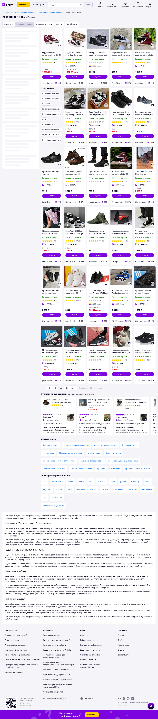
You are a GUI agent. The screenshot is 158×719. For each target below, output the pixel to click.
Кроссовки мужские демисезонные (123, 461)
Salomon (102, 481)
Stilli (91, 481)
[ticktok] (132, 698)
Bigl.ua (121, 635)
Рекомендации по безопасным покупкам (22, 660)
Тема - (53, 698)
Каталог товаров (9, 12)
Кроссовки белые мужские (108, 469)
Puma (148, 481)
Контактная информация (91, 645)
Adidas (71, 481)
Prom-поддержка (12, 640)
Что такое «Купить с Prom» (16, 650)
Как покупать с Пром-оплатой (17, 655)
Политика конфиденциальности (56, 674)
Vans (70, 489)
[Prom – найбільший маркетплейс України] (7, 4)
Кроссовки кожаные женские (137, 469)
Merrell (93, 489)
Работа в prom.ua (87, 640)
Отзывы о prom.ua (88, 660)
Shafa (120, 640)
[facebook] (123, 698)
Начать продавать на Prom (54, 645)
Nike (44, 481)
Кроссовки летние (113, 453)
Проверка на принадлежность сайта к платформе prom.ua (21, 666)
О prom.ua (84, 635)
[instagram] (128, 698)
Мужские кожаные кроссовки (76, 445)
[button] (51, 77)
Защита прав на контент (90, 650)
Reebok (59, 489)
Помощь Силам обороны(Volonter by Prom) (90, 666)
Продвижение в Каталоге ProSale (57, 650)
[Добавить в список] (59, 46)
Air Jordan (47, 489)
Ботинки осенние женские (54, 469)
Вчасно (121, 650)
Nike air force (48, 453)
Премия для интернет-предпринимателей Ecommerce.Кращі (59, 663)
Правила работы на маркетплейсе (57, 679)
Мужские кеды (94, 453)
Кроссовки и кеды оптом (53, 506)
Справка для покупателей (16, 635)
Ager (113, 481)
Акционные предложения (16, 645)
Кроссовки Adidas (129, 445)
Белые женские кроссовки (92, 461)
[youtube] (119, 698)
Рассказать (92, 714)
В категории (38, 5)
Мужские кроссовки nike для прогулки (59, 461)
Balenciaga (135, 481)
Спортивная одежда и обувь (50, 12)
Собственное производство (125, 489)
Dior (44, 497)
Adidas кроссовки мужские (105, 445)
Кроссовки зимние (51, 445)
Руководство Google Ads (53, 692)
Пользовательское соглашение (56, 669)
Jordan (123, 481)
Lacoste (105, 489)
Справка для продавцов (53, 635)
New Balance (57, 481)
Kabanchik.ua (123, 645)
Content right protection (90, 655)
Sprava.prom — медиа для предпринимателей (54, 656)
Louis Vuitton (57, 497)
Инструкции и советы (14, 672)
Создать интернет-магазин (54, 640)
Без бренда (147, 489)
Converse (81, 489)
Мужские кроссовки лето (81, 469)
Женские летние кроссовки (70, 453)
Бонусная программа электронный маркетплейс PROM (57, 685)
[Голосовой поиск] (81, 4)
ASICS (81, 481)
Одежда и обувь (27, 12)
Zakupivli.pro (123, 655)
